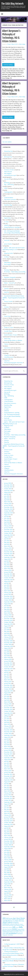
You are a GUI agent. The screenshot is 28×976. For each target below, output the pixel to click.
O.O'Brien (6, 257)
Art (17, 919)
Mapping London (8, 253)
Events (15, 925)
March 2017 (7, 679)
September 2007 (8, 882)
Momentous (21, 974)
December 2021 (8, 574)
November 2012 (8, 776)
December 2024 (8, 507)
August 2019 (7, 626)
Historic (17, 927)
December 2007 (8, 878)
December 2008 (8, 863)
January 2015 (7, 728)
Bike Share (13, 921)
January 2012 (7, 794)
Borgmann (6, 69)
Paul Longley (7, 264)
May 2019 (6, 631)
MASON (22, 929)
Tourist (19, 932)
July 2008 (6, 869)
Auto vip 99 (7, 179)
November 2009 (8, 843)
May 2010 (6, 832)
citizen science (21, 69)
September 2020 (8, 602)
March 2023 (7, 546)
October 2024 (7, 511)
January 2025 (7, 505)
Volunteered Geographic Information (13, 362)
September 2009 (8, 846)
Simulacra (6, 307)
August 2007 (7, 883)
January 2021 (7, 594)
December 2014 (8, 730)
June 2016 (6, 696)
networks (8, 930)
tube (22, 932)
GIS (19, 72)
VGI (11, 78)
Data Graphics (20, 924)
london (14, 929)
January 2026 (7, 483)
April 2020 (7, 611)
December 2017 (8, 663)
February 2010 (7, 837)
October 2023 (7, 533)
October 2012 (7, 778)
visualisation (13, 933)
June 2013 (6, 763)
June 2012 (6, 785)
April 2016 (6, 700)
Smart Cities (7, 316)
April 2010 (6, 833)
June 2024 (6, 518)
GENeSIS (6, 225)
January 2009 (7, 861)
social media (15, 932)
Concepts (4, 70)
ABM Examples (9, 918)
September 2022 (8, 557)
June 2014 (6, 741)
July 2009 (6, 850)
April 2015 (6, 722)
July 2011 (6, 806)
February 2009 (8, 859)
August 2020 (7, 603)
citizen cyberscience (13, 69)
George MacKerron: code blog (11, 227)
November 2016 (8, 687)
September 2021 (8, 579)
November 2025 (8, 487)
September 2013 (8, 757)
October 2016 (7, 689)
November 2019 (8, 620)
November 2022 (8, 553)
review (4, 932)
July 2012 (6, 783)
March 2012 (7, 791)
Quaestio (6, 288)
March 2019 (7, 635)
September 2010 (8, 824)
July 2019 (6, 628)
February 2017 (7, 681)
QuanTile (6, 292)
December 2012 (8, 774)
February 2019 (7, 637)
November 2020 (8, 598)
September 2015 (8, 713)
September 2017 (8, 668)
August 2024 (7, 514)
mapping (19, 929)
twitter (4, 933)
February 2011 (7, 815)
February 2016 (7, 704)
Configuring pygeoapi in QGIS (12, 944)
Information (4, 929)
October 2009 (7, 845)
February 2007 (8, 889)
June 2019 (6, 629)
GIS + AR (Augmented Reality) (12, 231)
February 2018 (7, 659)
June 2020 (6, 607)
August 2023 (7, 537)
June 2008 (6, 871)
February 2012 (7, 793)
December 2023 (8, 529)
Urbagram (6, 355)
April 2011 (6, 811)
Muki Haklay (22, 44)
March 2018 (7, 657)
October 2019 (7, 622)
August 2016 (7, 692)
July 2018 (6, 650)
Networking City (8, 151)
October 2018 (7, 644)
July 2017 (6, 672)
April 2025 (6, 500)
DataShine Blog (8, 205)
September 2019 (8, 624)
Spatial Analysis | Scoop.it (10, 335)
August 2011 (7, 804)
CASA (20, 921)
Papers (20, 930)
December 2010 (8, 819)
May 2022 (6, 564)
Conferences (12, 924)
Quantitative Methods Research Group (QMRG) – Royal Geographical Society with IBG (13, 297)
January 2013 (7, 772)
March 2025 (7, 501)
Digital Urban (7, 218)
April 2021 (6, 589)
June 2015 (6, 718)
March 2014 (7, 746)
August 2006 (7, 891)
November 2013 (8, 754)
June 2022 (6, 563)
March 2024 (7, 524)
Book (17, 921)
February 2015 (7, 726)
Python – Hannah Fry (9, 283)
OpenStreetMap (11, 74)
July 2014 (6, 739)
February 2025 (8, 503)
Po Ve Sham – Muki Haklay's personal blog (14, 271)
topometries (7, 348)
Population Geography (9, 277)
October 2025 (7, 488)
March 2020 (7, 613)
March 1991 (7, 900)
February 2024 (8, 526)
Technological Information (16, 76)
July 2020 (6, 605)
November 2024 (8, 509)
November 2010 (8, 820)
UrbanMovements (8, 357)
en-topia (6, 221)
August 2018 (7, 648)
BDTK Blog (7, 182)
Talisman (6, 344)
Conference (5, 924)
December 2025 (8, 485)
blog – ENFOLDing (9, 184)
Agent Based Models (19, 918)
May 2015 (6, 720)
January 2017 (7, 683)
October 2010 (7, 822)
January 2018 (7, 661)
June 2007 (6, 885)
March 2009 (7, 858)
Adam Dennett (8, 171)
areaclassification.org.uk (10, 175)
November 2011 (8, 798)
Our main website (7, 142)
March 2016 (7, 702)
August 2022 (7, 559)
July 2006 (6, 893)
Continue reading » (8, 64)
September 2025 (8, 490)
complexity (16, 922)
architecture (14, 919)
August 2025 (7, 492)
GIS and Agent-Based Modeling (12, 233)
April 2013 (6, 767)
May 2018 (6, 654)
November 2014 (8, 731)
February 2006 (8, 895)
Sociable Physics (8, 331)
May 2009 (6, 854)
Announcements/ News (6, 919)
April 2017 (6, 678)
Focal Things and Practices (12, 72)
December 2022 (8, 551)
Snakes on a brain (8, 327)
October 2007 (7, 880)
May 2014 (6, 743)
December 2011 (8, 796)
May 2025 (6, 498)
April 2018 (6, 655)
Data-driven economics (10, 199)
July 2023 (6, 539)
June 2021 (6, 585)
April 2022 (6, 566)
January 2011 (7, 817)
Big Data (8, 921)
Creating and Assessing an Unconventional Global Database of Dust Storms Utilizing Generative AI (12, 953)
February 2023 (8, 548)
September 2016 (8, 691)
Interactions (9, 929)
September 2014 (8, 735)
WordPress (12, 974)
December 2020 (8, 596)
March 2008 (7, 874)
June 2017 (6, 674)
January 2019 (7, 639)
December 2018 (8, 641)
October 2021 (7, 577)
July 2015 (6, 717)
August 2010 (7, 826)
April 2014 (6, 744)
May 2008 (6, 872)
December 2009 (8, 841)
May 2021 (6, 587)
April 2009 (7, 856)
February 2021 (7, 592)
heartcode (6, 240)
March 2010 (7, 835)
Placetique (6, 270)
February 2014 (7, 748)
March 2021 (7, 590)
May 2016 (6, 698)
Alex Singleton (8, 173)
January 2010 (7, 839)
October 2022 (7, 555)
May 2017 (6, 676)
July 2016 (6, 694)
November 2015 (8, 709)
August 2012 (7, 781)
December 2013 (8, 752)
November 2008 (8, 865)
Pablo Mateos (7, 262)
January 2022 (7, 572)
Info (21, 927)
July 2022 (6, 561)
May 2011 (6, 809)
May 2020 (6, 609)
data (16, 924)
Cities (22, 921)
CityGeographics (8, 192)
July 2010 (6, 828)
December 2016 (8, 685)
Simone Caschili (8, 301)
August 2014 (7, 737)
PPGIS (9, 76)
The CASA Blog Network (12, 3)
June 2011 (6, 807)
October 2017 (7, 666)
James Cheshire (8, 244)
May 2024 (6, 520)
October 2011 (7, 800)
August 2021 (7, 581)
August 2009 (7, 848)
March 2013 (7, 769)
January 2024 (7, 527)
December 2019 (8, 618)
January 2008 (7, 876)
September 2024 (8, 513)
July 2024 (6, 516)
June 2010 (6, 830)
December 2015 (8, 707)
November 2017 (8, 665)
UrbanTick (6, 361)
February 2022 (8, 570)
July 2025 (6, 494)
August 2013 (7, 759)
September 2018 (8, 646)
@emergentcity (8, 157)
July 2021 (6, 583)
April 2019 (6, 633)
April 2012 (6, 789)
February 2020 (8, 615)
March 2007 (7, 887)
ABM (4, 918)
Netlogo (4, 930)
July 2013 (6, 761)
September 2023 (8, 535)
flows (7, 927)
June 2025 (6, 496)
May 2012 (6, 787)
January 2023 (7, 550)
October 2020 (7, 600)
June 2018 (6, 652)
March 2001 (7, 898)
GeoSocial (10, 927)
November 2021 (8, 576)
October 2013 (7, 756)
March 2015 (7, 724)
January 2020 (7, 616)
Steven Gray (7, 338)
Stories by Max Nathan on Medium (13, 340)
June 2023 (6, 540)
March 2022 (7, 568)
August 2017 (7, 670)
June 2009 (6, 852)
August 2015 (7, 715)
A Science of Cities (9, 169)
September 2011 (8, 802)
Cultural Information (11, 70)
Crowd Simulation (8, 197)
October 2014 (7, 733)
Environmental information (8, 925)
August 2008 (7, 867)
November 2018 (8, 642)
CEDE (5, 188)
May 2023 (6, 542)
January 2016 (7, 705)
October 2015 (7, 711)
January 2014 (7, 750)
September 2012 (8, 780)
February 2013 (7, 770)
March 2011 (7, 813)
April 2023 (7, 544)
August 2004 (7, 896)
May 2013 (6, 765)
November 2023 (8, 531)
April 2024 (6, 522)
